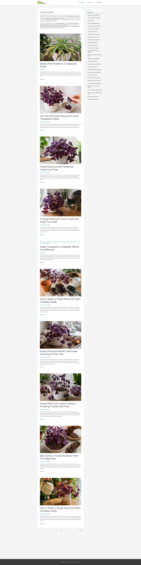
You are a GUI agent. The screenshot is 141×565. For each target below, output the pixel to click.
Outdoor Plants (90, 2)
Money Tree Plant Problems (93, 99)
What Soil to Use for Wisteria (93, 96)
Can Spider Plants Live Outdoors (94, 39)
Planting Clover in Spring (92, 61)
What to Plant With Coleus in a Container (93, 51)
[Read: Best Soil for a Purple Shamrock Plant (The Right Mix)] (60, 439)
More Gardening (98, 2)
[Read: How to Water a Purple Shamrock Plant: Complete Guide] (60, 491)
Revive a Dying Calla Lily (92, 66)
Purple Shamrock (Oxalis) (45, 121)
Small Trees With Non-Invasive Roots (95, 69)
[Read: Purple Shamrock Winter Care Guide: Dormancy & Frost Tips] (60, 334)
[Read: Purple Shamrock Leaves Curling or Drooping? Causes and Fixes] (60, 387)
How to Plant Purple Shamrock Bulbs (95, 83)
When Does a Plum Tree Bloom (93, 15)
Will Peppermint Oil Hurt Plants (93, 58)
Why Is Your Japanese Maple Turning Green (95, 93)
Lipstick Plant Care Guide (92, 42)
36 (61, 530)
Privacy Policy (72, 562)
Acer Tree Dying (91, 20)
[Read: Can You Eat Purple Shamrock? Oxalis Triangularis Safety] (60, 99)
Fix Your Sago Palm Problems (93, 28)
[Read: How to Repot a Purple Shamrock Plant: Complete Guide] (60, 282)
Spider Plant (42, 69)
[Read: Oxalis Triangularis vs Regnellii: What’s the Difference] (60, 242)
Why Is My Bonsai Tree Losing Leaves (93, 87)
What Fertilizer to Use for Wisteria (94, 80)
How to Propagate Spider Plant (93, 23)
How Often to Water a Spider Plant (94, 72)
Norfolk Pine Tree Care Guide (93, 37)
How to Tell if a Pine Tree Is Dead (94, 77)
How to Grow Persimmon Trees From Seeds (94, 55)
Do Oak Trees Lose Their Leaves (94, 34)
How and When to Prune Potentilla (94, 64)
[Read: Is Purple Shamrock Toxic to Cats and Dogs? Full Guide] (60, 202)
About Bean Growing (65, 562)
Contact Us (78, 562)
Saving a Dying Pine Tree (92, 31)
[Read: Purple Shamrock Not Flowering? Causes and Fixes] (60, 150)
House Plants (81, 2)
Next (80, 530)
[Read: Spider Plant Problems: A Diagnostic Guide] (60, 47)
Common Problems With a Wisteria (94, 26)
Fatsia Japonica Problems (92, 45)
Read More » (42, 79)
